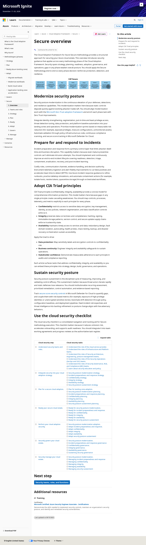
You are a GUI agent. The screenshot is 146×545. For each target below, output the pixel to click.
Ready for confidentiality (78, 413)
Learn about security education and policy (85, 368)
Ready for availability (77, 417)
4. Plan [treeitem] (10, 118)
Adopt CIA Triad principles (129, 46)
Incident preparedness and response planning (86, 394)
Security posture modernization (81, 440)
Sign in (140, 20)
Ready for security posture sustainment (84, 420)
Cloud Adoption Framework (59, 34)
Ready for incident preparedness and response (87, 410)
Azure (44, 34)
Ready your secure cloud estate (50, 408)
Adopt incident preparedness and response (85, 427)
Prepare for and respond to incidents (129, 42)
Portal (118, 26)
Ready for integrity (76, 415)
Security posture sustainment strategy (83, 385)
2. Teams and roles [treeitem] (15, 109)
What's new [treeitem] (9, 48)
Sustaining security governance (81, 452)
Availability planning (76, 401)
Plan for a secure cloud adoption (50, 389)
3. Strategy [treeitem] (12, 114)
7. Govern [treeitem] (12, 130)
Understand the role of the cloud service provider (87, 347)
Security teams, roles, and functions (52, 482)
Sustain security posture (128, 49)
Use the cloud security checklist (127, 53)
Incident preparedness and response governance (88, 443)
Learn (37, 34)
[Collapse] (28, 32)
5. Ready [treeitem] (11, 122)
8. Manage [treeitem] (12, 134)
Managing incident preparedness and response (87, 459)
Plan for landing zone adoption (80, 389)
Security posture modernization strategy (84, 373)
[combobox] (16, 36)
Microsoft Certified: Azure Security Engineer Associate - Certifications (61, 504)
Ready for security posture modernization (84, 408)
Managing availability (77, 466)
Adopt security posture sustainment (82, 436)
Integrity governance (77, 448)
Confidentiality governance (79, 445)
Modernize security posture (129, 38)
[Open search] (134, 20)
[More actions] (110, 34)
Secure (75, 34)
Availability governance (77, 450)
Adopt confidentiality (76, 429)
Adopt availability (75, 434)
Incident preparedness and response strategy (86, 375)
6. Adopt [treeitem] (11, 126)
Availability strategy (76, 382)
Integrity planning (76, 399)
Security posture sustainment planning (84, 403)
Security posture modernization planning (84, 392)
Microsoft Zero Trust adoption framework (65, 112)
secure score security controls (52, 293)
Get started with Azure (133, 26)
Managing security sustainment (81, 469)
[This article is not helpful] (140, 65)
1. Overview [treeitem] (12, 105)
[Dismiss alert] (141, 4)
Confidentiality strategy (77, 378)
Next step (122, 57)
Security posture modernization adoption (84, 424)
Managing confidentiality (78, 462)
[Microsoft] (4, 19)
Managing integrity (76, 464)
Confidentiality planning (78, 396)
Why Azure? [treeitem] (9, 52)
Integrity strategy (75, 380)
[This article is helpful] (137, 65)
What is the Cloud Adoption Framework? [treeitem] (15, 42)
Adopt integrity (74, 431)
